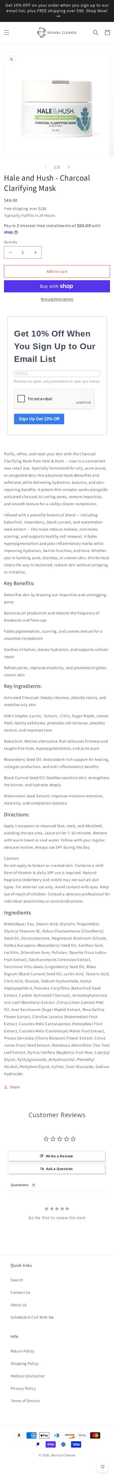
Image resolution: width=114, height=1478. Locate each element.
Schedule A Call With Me (32, 1317)
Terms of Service (25, 1400)
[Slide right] (68, 167)
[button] (6, 32)
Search (17, 1279)
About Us (19, 1304)
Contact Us (20, 1292)
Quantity (10, 242)
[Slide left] (45, 167)
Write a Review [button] (59, 1156)
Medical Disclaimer (28, 1375)
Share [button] (15, 1087)
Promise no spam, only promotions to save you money (57, 381)
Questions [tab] (20, 1184)
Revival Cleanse (63, 1455)
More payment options (57, 299)
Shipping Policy (25, 1363)
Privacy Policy (23, 1388)
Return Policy (22, 1350)
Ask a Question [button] (59, 1168)
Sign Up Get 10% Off (39, 419)
